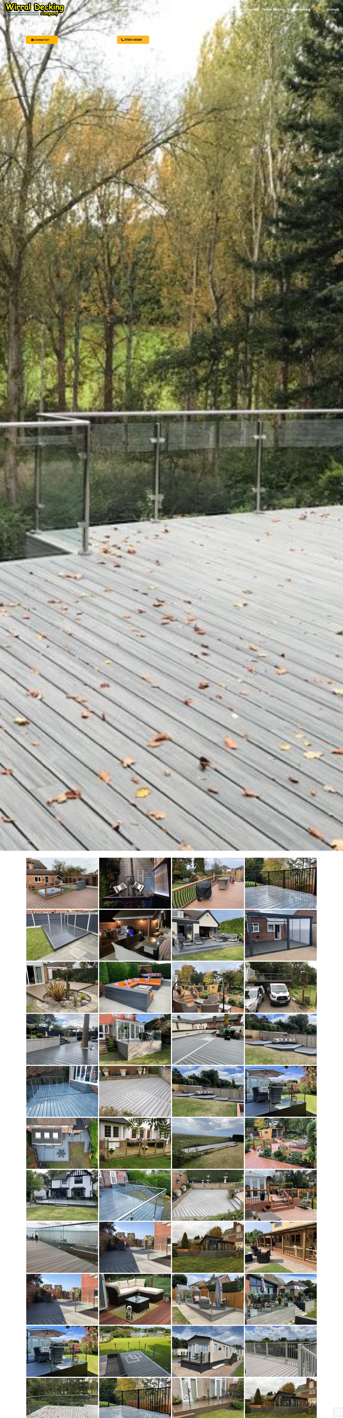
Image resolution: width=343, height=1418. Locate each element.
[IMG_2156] (208, 1168)
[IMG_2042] (208, 960)
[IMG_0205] (208, 908)
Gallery (319, 10)
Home (223, 10)
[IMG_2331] (62, 960)
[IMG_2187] (208, 1116)
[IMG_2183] (281, 1064)
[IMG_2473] (135, 1064)
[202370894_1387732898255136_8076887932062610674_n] (135, 1012)
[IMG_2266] (281, 1376)
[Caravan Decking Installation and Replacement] (208, 1376)
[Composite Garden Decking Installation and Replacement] (62, 1064)
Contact (333, 10)
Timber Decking (273, 10)
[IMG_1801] (135, 1116)
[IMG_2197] (208, 1324)
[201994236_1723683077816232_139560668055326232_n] (62, 1324)
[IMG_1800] (208, 1220)
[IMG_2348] (62, 1012)
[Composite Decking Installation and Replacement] (135, 960)
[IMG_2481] (281, 908)
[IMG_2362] (62, 1220)
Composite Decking (245, 10)
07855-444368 (133, 39)
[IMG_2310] (281, 960)
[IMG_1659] (208, 1012)
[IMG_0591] (62, 908)
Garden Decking (299, 10)
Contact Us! (42, 39)
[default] (135, 908)
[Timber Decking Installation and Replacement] (135, 1168)
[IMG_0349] (281, 1012)
